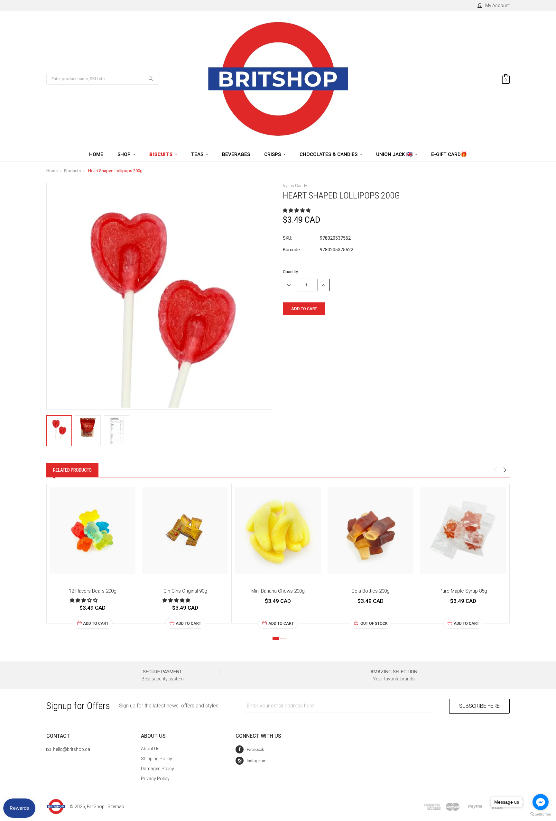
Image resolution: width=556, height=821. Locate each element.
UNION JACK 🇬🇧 (395, 154)
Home (52, 170)
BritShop (96, 806)
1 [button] (276, 638)
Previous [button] (495, 470)
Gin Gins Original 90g (185, 591)
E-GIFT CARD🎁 (449, 154)
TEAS (198, 154)
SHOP (124, 154)
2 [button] (283, 639)
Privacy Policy (155, 778)
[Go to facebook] (541, 802)
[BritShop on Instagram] (251, 761)
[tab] (72, 470)
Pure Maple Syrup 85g (463, 591)
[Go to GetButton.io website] (540, 814)
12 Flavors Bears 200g (92, 591)
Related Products (72, 470)
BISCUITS (161, 154)
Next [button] (505, 470)
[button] (297, 210)
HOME (96, 154)
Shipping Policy (156, 758)
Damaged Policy (157, 768)
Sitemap (115, 806)
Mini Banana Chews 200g (278, 591)
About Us (150, 748)
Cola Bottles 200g (370, 591)
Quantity (290, 271)
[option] (92, 556)
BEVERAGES (236, 154)
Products (72, 170)
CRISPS (273, 154)
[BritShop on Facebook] (250, 749)
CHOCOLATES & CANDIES (329, 154)
